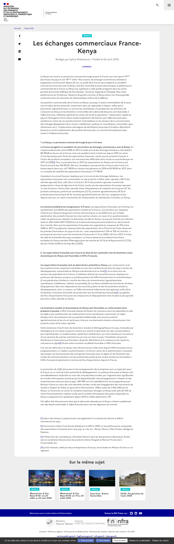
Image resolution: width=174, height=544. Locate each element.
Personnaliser (120, 540)
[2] (105, 271)
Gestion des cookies (117, 531)
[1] (54, 162)
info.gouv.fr (99, 536)
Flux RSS (131, 531)
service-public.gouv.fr (66, 536)
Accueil (17, 28)
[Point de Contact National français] (90, 522)
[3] (117, 292)
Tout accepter (86, 540)
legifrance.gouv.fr (85, 536)
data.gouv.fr (111, 536)
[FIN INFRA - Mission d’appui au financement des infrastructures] (117, 522)
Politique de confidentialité (76, 531)
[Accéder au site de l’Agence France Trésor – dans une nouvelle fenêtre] (59, 522)
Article (87, 36)
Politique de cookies (98, 531)
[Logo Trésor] (50, 13)
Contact (42, 531)
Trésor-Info (29, 28)
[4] (60, 343)
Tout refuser (104, 540)
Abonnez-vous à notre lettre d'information (51, 513)
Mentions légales (55, 531)
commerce (86, 67)
